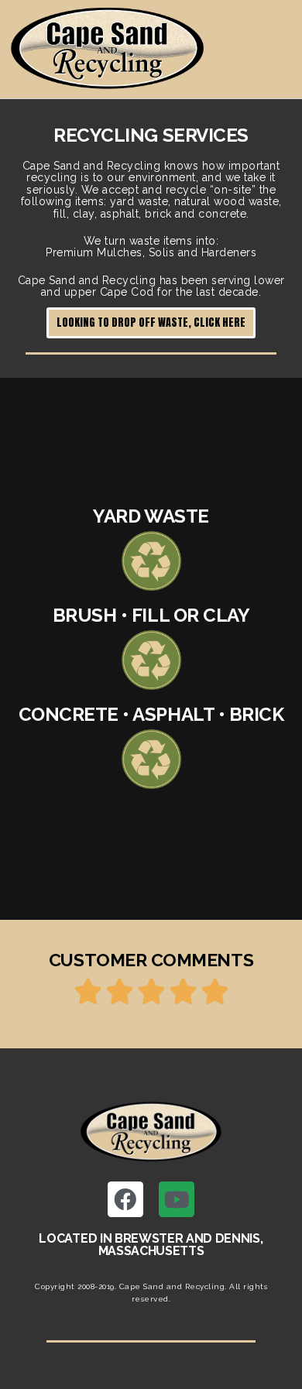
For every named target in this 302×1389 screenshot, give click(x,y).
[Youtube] (176, 1199)
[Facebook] (125, 1199)
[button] (151, 322)
